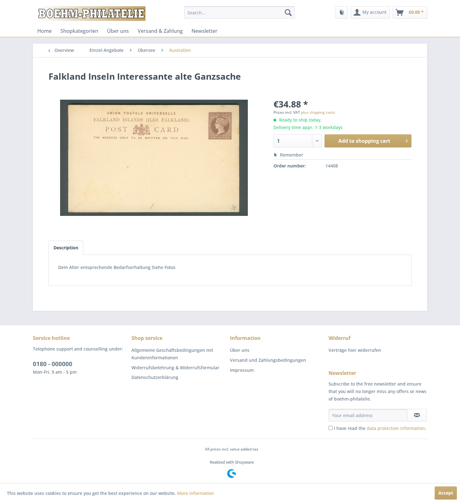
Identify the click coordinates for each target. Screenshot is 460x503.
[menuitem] (239, 12)
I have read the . (380, 428)
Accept (445, 493)
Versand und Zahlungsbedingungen (268, 360)
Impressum (242, 370)
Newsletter (204, 30)
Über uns (118, 30)
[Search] (288, 12)
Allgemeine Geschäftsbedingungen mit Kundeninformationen (172, 354)
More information (195, 493)
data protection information (396, 428)
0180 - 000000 (52, 364)
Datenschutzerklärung (154, 377)
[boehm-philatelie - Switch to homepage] (91, 14)
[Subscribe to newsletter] (417, 415)
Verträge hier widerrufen (355, 350)
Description (66, 248)
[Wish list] (341, 12)
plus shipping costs (318, 112)
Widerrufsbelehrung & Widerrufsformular (175, 368)
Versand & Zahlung (160, 30)
